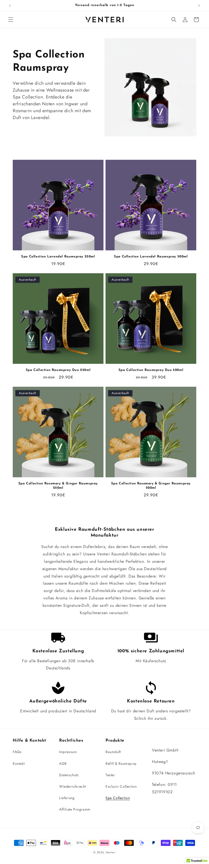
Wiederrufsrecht (72, 786)
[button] (10, 19)
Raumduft (113, 751)
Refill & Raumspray (121, 763)
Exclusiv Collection (121, 786)
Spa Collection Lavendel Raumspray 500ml (151, 256)
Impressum (68, 751)
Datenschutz (69, 774)
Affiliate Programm (74, 809)
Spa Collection (118, 797)
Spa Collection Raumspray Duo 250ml (58, 370)
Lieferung (66, 797)
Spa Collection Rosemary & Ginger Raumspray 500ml (151, 485)
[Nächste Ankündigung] (199, 5)
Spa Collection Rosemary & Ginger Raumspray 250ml (58, 485)
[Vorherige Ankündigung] (10, 5)
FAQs (17, 751)
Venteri (111, 852)
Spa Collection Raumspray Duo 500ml (151, 370)
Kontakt (18, 763)
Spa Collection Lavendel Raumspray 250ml (58, 256)
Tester (110, 774)
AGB (63, 763)
